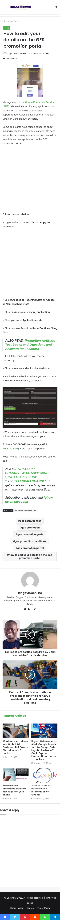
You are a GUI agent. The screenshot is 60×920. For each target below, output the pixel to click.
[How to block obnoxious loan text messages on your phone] (16, 775)
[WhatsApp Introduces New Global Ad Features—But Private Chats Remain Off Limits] (16, 731)
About (21, 908)
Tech (16, 21)
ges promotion (30, 527)
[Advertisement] (30, 179)
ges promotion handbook (30, 541)
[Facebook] (30, 609)
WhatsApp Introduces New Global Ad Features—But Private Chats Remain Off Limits (15, 747)
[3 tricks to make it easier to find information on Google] (44, 775)
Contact (30, 908)
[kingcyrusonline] (20, 7)
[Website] (26, 609)
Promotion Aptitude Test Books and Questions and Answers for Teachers (30, 345)
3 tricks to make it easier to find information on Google (41, 790)
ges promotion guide (30, 534)
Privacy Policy (43, 908)
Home (8, 21)
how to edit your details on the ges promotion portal (30, 556)
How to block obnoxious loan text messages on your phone (14, 790)
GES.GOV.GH (10, 448)
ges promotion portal (30, 548)
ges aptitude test (30, 520)
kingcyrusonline (15, 53)
